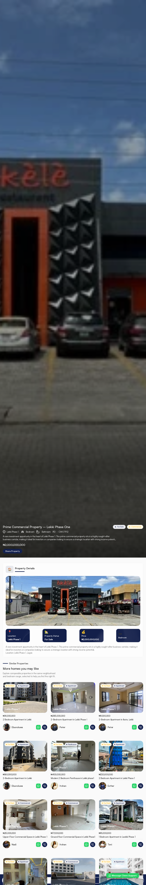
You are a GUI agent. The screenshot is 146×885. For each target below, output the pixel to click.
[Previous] (11, 601)
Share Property (12, 551)
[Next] (135, 601)
